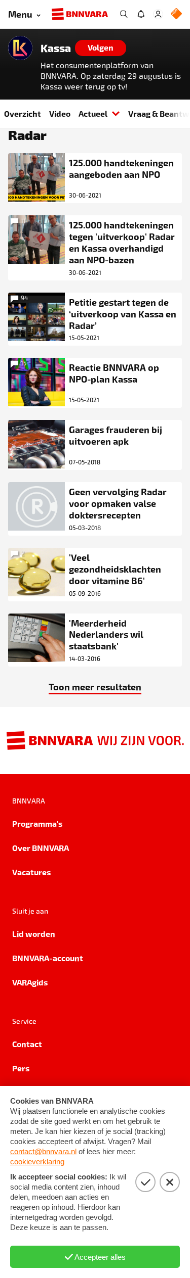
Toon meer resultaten (95, 686)
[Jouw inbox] (140, 14)
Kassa (56, 48)
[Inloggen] (158, 14)
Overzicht (22, 113)
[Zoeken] (123, 14)
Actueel (93, 113)
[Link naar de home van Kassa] (20, 48)
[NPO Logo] (176, 14)
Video (59, 113)
